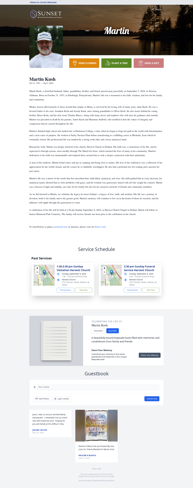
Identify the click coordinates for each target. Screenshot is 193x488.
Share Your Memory (149, 355)
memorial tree (61, 226)
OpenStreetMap (99, 480)
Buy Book (113, 330)
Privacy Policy (89, 476)
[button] (44, 272)
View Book (98, 330)
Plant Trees (84, 290)
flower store (100, 226)
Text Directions (65, 290)
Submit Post (152, 398)
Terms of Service (104, 476)
